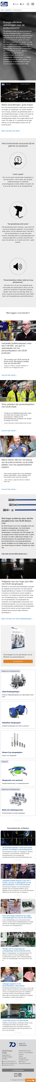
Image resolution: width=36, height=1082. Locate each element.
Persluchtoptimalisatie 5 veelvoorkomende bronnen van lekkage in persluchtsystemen (17, 848)
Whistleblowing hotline (25, 1051)
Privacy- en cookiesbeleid (26, 1052)
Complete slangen (24, 1060)
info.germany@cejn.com (10, 1063)
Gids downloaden (18, 661)
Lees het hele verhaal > (9, 375)
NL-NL (17, 4)
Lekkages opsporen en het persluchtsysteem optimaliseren (13, 985)
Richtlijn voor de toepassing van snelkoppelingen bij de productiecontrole (16, 950)
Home (2, 10)
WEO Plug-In (22, 1061)
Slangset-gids (22, 1058)
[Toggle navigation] (32, 4)
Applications (8, 10)
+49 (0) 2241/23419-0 (10, 1061)
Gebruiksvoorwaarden (25, 1063)
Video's (21, 1056)
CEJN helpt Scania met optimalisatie (15, 1020)
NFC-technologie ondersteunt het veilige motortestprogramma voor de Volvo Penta (17, 916)
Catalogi (21, 1054)
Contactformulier (19, 1070)
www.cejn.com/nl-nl (9, 1065)
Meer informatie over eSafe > (11, 131)
